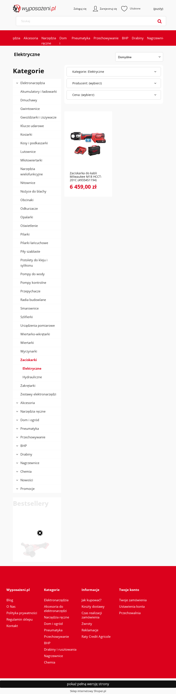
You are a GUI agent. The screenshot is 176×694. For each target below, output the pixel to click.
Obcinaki (26, 200)
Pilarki (25, 234)
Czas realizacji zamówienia (92, 615)
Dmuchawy (28, 100)
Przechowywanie (32, 437)
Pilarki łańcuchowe (34, 243)
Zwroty (87, 623)
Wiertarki (27, 342)
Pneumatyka (29, 428)
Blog (9, 600)
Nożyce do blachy (33, 191)
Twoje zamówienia (133, 600)
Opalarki (26, 217)
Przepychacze (30, 291)
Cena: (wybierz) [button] (83, 95)
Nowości (26, 480)
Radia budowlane (33, 300)
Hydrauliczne (32, 377)
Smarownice (29, 308)
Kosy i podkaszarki (34, 143)
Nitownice (27, 183)
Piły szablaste (30, 251)
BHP (23, 445)
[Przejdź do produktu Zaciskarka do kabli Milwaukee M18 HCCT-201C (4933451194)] (88, 143)
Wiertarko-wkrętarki (35, 334)
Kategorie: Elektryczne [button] (88, 71)
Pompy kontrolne (33, 282)
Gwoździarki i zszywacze (38, 117)
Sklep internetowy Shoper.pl (88, 691)
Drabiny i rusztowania (60, 649)
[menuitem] (31, 38)
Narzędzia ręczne (33, 411)
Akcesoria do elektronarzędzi (55, 608)
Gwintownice (30, 108)
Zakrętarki (27, 385)
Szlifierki (26, 317)
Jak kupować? (91, 600)
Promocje (27, 488)
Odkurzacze (29, 208)
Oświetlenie (29, 225)
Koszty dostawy (93, 606)
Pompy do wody (32, 274)
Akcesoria (27, 403)
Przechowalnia (130, 613)
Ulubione (131, 8)
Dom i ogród (29, 420)
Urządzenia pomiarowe (37, 325)
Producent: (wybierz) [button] (87, 83)
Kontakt (12, 626)
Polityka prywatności (21, 613)
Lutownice (28, 151)
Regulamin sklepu (19, 619)
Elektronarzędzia (32, 83)
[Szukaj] (159, 21)
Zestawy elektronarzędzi (38, 394)
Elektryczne (32, 368)
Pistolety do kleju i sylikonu (33, 262)
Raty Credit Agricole (96, 636)
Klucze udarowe (32, 126)
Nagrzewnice (29, 463)
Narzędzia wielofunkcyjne (31, 171)
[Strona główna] (28, 8)
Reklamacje (90, 630)
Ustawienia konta (132, 606)
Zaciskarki (28, 360)
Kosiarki (26, 134)
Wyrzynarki (28, 351)
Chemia (26, 471)
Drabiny (26, 454)
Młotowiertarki (31, 160)
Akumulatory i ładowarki (38, 91)
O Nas (10, 606)
